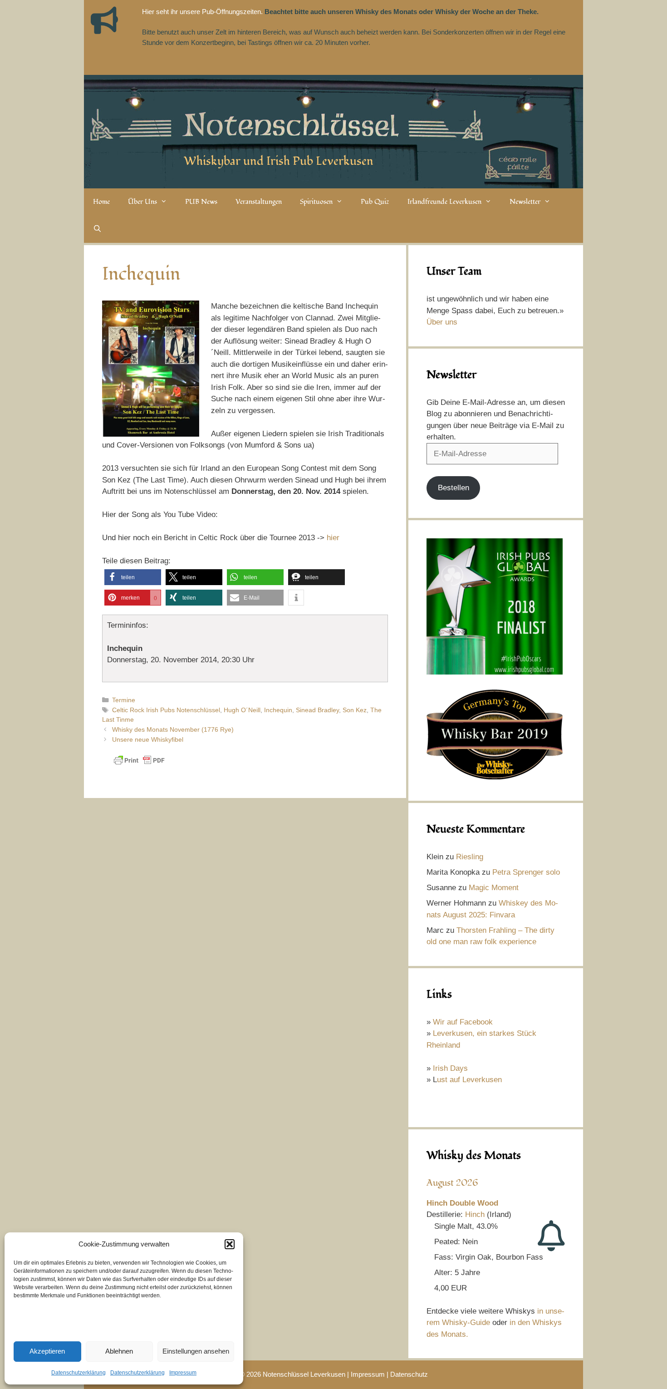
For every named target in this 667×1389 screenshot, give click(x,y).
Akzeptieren (47, 1351)
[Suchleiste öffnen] (97, 229)
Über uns (442, 322)
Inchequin (278, 710)
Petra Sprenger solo (526, 872)
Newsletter (525, 202)
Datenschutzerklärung (78, 1372)
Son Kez (355, 710)
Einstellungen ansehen (195, 1351)
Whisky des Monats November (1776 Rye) (173, 729)
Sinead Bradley (317, 710)
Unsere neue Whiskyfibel (147, 739)
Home (101, 202)
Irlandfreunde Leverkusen (444, 202)
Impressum (182, 1372)
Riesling (469, 856)
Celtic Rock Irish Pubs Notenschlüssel (166, 710)
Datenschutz (409, 1374)
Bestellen (453, 487)
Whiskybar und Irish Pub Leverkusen (278, 161)
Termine (123, 700)
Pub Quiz (375, 202)
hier (333, 537)
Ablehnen (119, 1351)
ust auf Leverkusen (469, 1079)
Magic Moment (494, 887)
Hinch (475, 1214)
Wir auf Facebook (463, 1022)
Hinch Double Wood (462, 1203)
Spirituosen (316, 202)
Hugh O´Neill (242, 710)
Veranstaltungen (258, 202)
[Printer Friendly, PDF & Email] (139, 764)
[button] (229, 1244)
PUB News (201, 202)
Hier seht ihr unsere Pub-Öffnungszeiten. (202, 11)
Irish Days (450, 1068)
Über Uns (142, 202)
